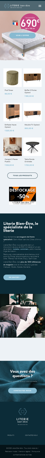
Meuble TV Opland (32, 125)
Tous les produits (22, 175)
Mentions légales (24, 451)
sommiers (24, 249)
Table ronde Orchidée (29, 160)
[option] (22, 35)
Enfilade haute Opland (10, 126)
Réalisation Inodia (11, 451)
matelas (16, 249)
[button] (14, 277)
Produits (10, 435)
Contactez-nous (31, 435)
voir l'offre (22, 35)
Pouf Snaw (9, 90)
